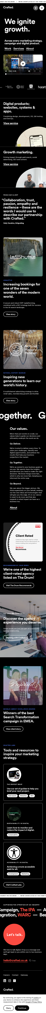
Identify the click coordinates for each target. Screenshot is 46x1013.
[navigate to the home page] (23, 990)
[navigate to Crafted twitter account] (14, 980)
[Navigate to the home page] (8, 7)
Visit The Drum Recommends (18, 585)
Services (18, 48)
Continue (22, 1008)
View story (10, 314)
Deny (8, 1008)
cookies (36, 998)
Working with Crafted (15, 637)
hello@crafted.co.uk (15, 960)
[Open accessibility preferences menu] (35, 8)
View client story (13, 729)
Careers (6, 975)
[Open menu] (41, 8)
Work (7, 48)
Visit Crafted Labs (13, 884)
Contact (15, 975)
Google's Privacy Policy (33, 1002)
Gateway (24, 975)
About (30, 48)
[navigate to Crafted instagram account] (9, 980)
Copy (34, 961)
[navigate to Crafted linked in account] (4, 980)
